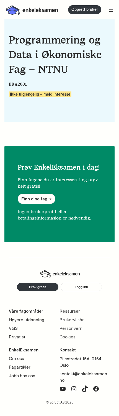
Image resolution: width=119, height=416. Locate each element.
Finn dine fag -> (36, 199)
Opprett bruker (84, 9)
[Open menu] (111, 9)
